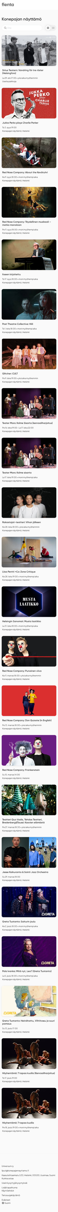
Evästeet (6, 1200)
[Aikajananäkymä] (53, 27)
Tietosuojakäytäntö (11, 1195)
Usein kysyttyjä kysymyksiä (14, 1183)
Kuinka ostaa (8, 1178)
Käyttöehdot (8, 1190)
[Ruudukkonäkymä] (48, 27)
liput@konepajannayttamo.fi (15, 1170)
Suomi (7, 1203)
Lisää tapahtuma (9, 1187)
